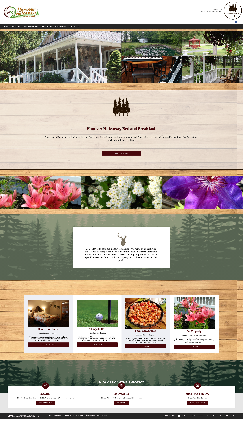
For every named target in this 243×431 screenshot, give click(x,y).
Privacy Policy (212, 416)
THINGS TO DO (97, 344)
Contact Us (121, 403)
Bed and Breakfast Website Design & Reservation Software (73, 415)
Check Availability (197, 403)
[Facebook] (236, 22)
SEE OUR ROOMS (121, 153)
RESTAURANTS (145, 346)
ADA (233, 416)
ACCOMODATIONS (48, 344)
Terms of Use (225, 416)
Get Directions (45, 403)
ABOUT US (194, 347)
